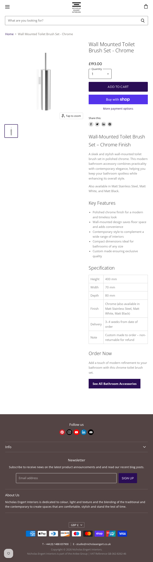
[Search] (142, 20)
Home (9, 34)
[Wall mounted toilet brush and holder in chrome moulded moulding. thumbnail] (11, 131)
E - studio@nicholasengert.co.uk (92, 544)
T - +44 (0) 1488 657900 (55, 544)
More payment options (118, 108)
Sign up (128, 478)
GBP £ (75, 525)
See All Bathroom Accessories (114, 384)
